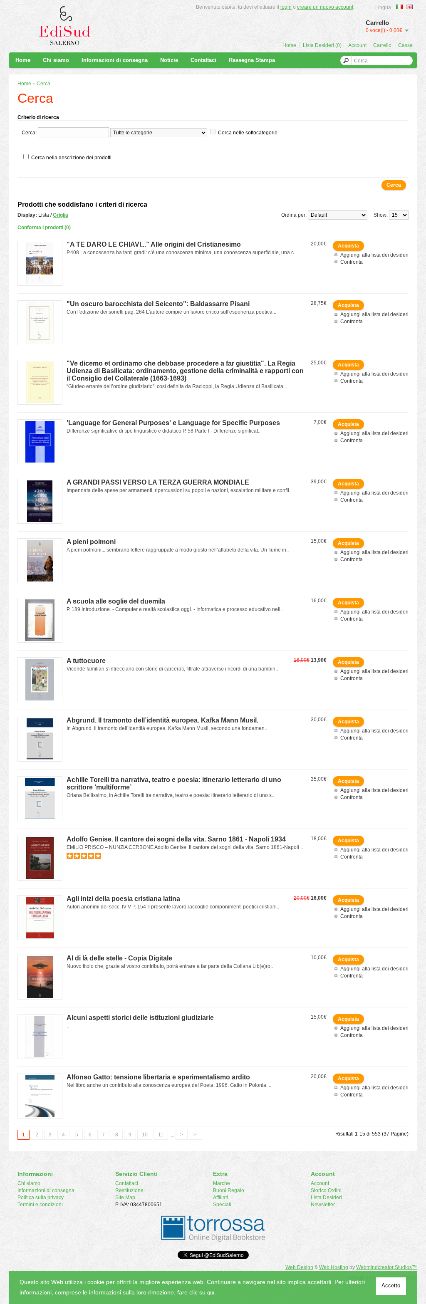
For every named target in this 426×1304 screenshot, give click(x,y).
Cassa (405, 45)
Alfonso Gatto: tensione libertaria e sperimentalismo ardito (158, 1077)
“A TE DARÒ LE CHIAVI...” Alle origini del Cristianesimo (154, 244)
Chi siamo (56, 60)
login (286, 7)
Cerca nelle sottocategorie (247, 133)
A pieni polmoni (91, 541)
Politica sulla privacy (40, 1197)
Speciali (222, 1204)
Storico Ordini (326, 1190)
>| (195, 1135)
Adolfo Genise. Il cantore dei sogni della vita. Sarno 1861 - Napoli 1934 (176, 839)
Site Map (125, 1197)
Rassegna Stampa (252, 60)
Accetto (390, 1285)
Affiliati (220, 1197)
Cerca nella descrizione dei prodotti (71, 158)
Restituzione (129, 1190)
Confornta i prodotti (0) (44, 227)
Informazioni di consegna (115, 60)
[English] (409, 7)
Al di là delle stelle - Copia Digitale (119, 958)
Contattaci (203, 60)
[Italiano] (399, 7)
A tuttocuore (86, 660)
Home (289, 45)
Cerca (43, 84)
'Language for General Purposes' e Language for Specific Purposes (173, 422)
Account (357, 45)
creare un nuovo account (325, 7)
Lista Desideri (326, 1197)
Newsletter (323, 1204)
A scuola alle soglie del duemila (116, 601)
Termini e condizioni (40, 1204)
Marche (221, 1183)
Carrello (382, 45)
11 (160, 1135)
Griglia (60, 215)
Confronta (351, 262)
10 (145, 1135)
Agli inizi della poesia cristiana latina (123, 898)
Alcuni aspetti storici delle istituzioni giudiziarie (140, 1017)
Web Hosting (333, 1267)
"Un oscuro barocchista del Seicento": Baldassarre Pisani (158, 303)
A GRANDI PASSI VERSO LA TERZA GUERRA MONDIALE (158, 482)
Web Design (299, 1267)
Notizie (169, 60)
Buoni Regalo (228, 1190)
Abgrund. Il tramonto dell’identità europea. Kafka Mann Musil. (162, 720)
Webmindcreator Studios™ (386, 1267)
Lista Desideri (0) (322, 45)
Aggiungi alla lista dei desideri (374, 255)
